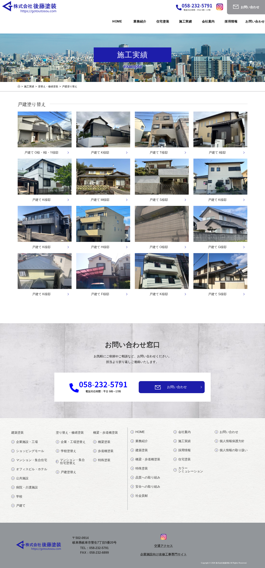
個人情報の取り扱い (234, 450)
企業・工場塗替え (73, 441)
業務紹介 (141, 441)
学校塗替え (68, 451)
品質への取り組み (147, 477)
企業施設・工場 (27, 441)
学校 (19, 496)
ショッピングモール (30, 451)
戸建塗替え (68, 472)
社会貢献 (141, 495)
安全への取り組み (147, 486)
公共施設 (22, 478)
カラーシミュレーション (190, 470)
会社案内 (184, 432)
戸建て (20, 505)
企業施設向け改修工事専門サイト (163, 554)
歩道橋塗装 (105, 451)
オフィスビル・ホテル (31, 469)
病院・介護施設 (27, 487)
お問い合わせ (177, 387)
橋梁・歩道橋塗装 (147, 459)
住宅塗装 (184, 459)
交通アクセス (163, 545)
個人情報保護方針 (232, 441)
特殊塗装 (104, 460)
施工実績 (184, 441)
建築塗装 (141, 450)
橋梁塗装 (104, 441)
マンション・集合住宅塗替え (72, 461)
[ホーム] (19, 86)
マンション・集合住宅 (31, 460)
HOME (140, 432)
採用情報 (184, 450)
